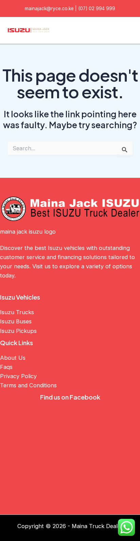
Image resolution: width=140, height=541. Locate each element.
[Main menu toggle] (125, 30)
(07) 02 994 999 (96, 8)
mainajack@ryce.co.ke (49, 8)
